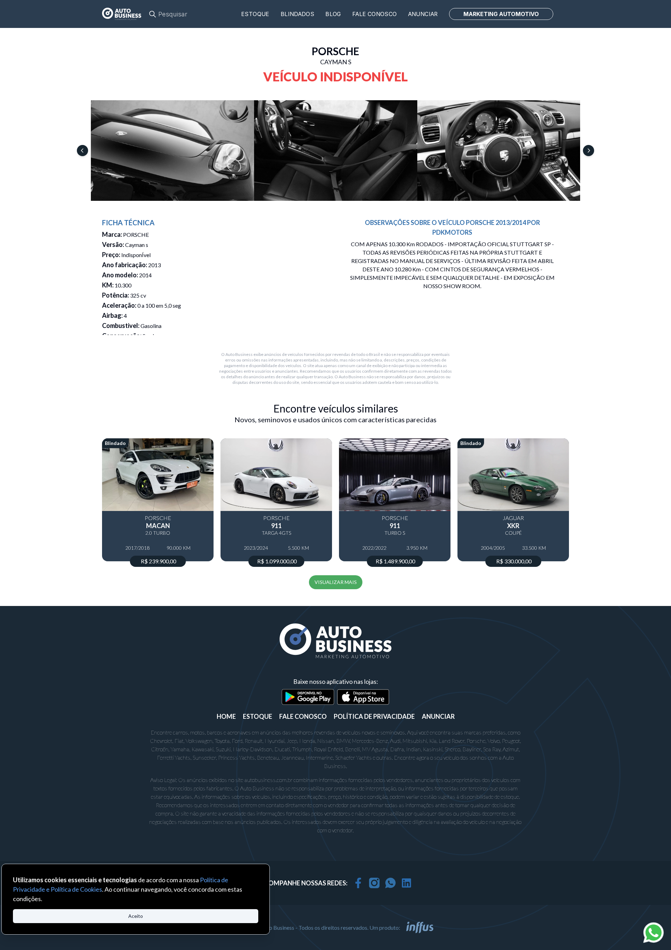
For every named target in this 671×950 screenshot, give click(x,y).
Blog (333, 14)
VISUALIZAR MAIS (336, 582)
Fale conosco (374, 14)
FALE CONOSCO (303, 716)
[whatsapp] (390, 883)
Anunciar (423, 14)
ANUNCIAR (438, 716)
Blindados (298, 14)
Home (226, 716)
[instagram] (374, 883)
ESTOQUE (257, 716)
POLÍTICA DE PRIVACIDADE (374, 716)
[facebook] (358, 883)
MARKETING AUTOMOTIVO (501, 13)
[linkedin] (406, 883)
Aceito (135, 916)
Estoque (255, 14)
